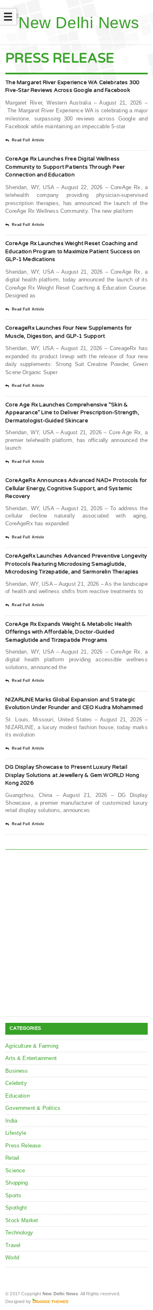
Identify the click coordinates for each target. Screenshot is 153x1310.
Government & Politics (32, 1108)
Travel (12, 1245)
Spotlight (16, 1208)
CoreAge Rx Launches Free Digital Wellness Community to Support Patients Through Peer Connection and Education (65, 167)
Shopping (16, 1183)
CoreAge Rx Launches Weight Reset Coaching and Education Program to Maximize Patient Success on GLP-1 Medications (72, 251)
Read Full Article (28, 140)
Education (17, 1096)
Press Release (23, 1146)
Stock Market (21, 1220)
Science (15, 1170)
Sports (13, 1195)
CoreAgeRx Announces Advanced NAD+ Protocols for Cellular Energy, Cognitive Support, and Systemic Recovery (76, 488)
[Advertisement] (76, 934)
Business (16, 1071)
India (11, 1121)
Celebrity (16, 1083)
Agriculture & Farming (31, 1046)
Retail (12, 1158)
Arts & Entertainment (31, 1058)
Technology (19, 1233)
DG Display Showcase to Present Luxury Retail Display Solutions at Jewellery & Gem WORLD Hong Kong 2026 (72, 775)
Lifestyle (15, 1133)
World (12, 1257)
